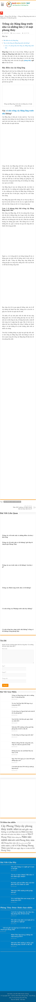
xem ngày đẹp (18, 848)
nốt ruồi (15, 840)
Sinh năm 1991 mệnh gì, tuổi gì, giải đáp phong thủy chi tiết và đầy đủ (22, 943)
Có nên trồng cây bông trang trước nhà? (22, 735)
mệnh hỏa (18, 832)
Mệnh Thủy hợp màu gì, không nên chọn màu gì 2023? (22, 935)
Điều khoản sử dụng (23, 993)
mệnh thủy (13, 834)
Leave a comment (16, 33)
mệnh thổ (7, 834)
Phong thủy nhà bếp (23, 843)
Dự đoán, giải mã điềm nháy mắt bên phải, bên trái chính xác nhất (22, 883)
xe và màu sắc (28, 848)
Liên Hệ (15, 993)
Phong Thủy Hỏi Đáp (10, 16)
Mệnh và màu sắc (22, 834)
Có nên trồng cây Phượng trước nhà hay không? (17, 608)
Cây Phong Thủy (10, 825)
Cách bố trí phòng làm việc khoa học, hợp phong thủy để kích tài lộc (22, 913)
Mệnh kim (25, 832)
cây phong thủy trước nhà (12, 501)
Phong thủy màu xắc (11, 843)
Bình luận (4, 648)
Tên (3, 666)
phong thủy (27, 60)
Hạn (13, 832)
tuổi (11, 845)
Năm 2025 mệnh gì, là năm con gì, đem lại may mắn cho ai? (22, 507)
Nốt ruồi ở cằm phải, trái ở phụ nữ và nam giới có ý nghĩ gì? (22, 920)
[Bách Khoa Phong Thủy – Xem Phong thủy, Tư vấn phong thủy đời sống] (18, 4)
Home (1, 16)
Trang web (5, 678)
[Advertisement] (18, 144)
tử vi (14, 845)
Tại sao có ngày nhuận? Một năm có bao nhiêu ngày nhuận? (22, 875)
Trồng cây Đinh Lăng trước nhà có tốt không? (16, 587)
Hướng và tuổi (6, 832)
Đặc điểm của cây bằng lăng (11, 40)
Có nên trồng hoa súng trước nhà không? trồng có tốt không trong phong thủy (18, 630)
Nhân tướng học (16, 837)
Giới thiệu (9, 993)
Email (4, 672)
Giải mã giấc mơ (25, 829)
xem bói (9, 848)
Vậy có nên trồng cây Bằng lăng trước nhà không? (17, 43)
